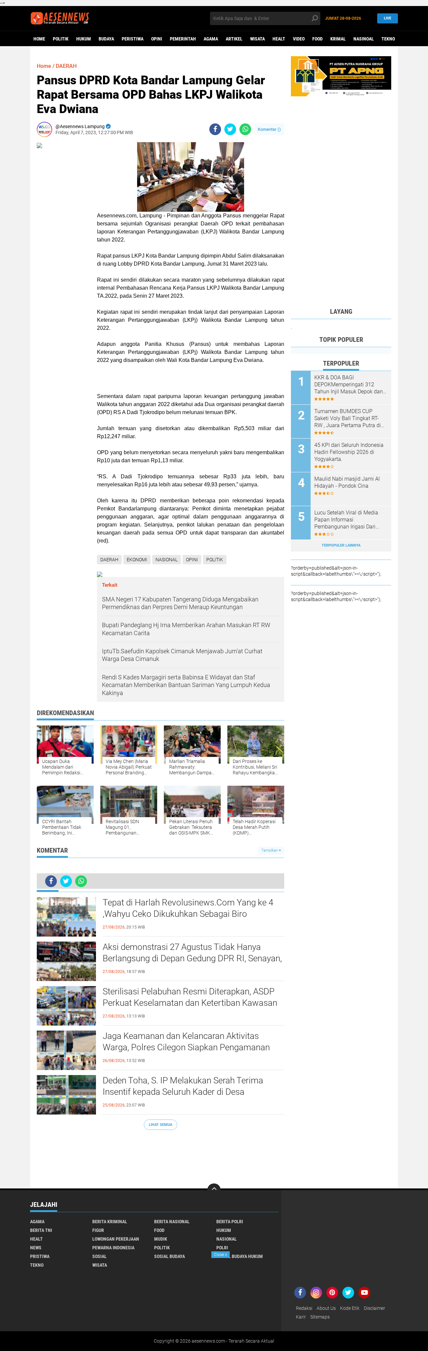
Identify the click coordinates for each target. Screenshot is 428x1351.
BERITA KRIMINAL (109, 1221)
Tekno (388, 38)
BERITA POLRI (229, 1221)
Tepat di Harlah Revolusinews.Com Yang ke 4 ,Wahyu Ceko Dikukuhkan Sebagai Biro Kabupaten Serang (188, 913)
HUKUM (83, 38)
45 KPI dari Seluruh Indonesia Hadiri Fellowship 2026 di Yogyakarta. (349, 452)
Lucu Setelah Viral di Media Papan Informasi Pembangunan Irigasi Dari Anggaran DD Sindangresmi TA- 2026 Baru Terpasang (346, 519)
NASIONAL (166, 559)
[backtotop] (214, 1190)
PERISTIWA (132, 38)
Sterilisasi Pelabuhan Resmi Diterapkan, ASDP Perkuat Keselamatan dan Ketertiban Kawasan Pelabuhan (190, 1002)
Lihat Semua (160, 1125)
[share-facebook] (215, 129)
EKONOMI (137, 559)
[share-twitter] (230, 129)
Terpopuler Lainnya (341, 545)
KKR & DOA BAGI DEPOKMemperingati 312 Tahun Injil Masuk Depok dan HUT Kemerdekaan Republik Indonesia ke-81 (348, 384)
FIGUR (98, 1230)
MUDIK (160, 1239)
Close (220, 1254)
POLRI (222, 1247)
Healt (279, 38)
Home (39, 38)
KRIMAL (338, 38)
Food (317, 38)
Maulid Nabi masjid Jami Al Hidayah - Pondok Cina (347, 482)
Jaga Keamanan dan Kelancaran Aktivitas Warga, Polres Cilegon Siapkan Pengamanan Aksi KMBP (186, 1047)
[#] (341, 76)
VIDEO (299, 38)
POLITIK (61, 38)
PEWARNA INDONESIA (113, 1247)
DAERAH (66, 66)
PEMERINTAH (183, 38)
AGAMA (211, 38)
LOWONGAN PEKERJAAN (115, 1239)
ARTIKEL (234, 38)
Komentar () (269, 129)
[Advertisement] (160, 1156)
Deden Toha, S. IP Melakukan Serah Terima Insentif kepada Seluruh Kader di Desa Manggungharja (183, 1091)
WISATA (257, 38)
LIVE (387, 18)
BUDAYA (106, 38)
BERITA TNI (41, 1230)
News (35, 1247)
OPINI (156, 38)
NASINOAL (363, 38)
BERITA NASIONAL (172, 1221)
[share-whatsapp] (245, 129)
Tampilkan (270, 850)
